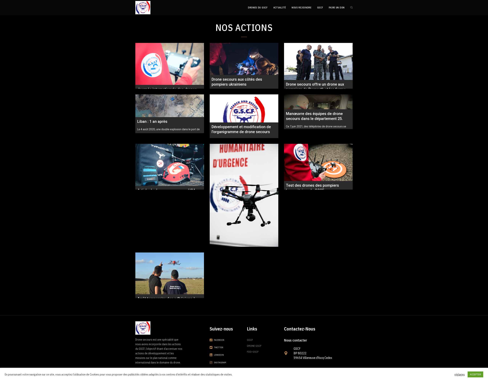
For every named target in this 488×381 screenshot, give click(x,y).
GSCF (250, 340)
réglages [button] (459, 374)
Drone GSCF (254, 345)
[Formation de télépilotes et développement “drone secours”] (244, 195)
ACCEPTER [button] (475, 374)
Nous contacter (295, 340)
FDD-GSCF (253, 351)
